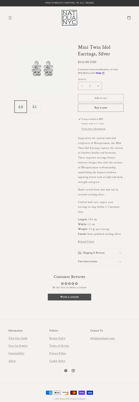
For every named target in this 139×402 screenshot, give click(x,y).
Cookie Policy (57, 361)
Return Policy (57, 338)
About (12, 361)
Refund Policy (86, 241)
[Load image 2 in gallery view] (34, 107)
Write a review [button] (69, 297)
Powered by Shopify (77, 399)
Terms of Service (59, 345)
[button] (10, 17)
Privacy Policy (57, 353)
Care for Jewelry (18, 345)
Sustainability (16, 353)
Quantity (82, 79)
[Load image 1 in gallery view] (21, 107)
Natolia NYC (65, 399)
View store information (93, 128)
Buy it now (100, 107)
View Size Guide (18, 338)
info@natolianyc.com (102, 338)
